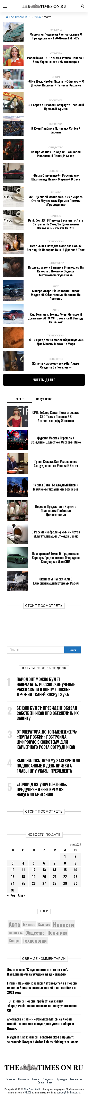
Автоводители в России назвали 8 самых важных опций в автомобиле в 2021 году (42, 988)
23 (75, 876)
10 (12, 869)
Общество (35, 932)
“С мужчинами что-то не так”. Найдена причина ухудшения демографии (37, 972)
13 (44, 869)
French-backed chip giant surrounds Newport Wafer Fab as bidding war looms (43, 1039)
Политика (57, 932)
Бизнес (29, 924)
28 (54, 883)
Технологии (35, 940)
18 (23, 876)
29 (65, 883)
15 (65, 869)
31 (12, 890)
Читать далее (44, 379)
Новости (63, 924)
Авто (14, 924)
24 (13, 883)
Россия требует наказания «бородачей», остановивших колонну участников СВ (42, 1006)
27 (44, 883)
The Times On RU (20, 17)
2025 (37, 17)
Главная (10, 1079)
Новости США (16, 932)
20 (44, 876)
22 (65, 876)
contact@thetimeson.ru (68, 1092)
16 (75, 869)
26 (34, 883)
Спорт (14, 940)
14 (54, 869)
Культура (44, 924)
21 (54, 876)
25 (23, 883)
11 (23, 869)
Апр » (21, 895)
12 (33, 869)
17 (12, 876)
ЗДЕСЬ (28, 1092)
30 (75, 883)
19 (33, 876)
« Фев (11, 895)
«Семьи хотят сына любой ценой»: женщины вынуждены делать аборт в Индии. (40, 1024)
